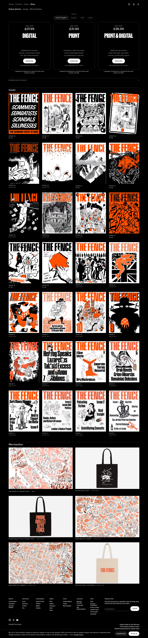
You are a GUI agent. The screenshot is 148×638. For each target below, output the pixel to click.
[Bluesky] (17, 620)
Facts (24, 601)
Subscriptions (15, 9)
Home (11, 4)
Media (38, 606)
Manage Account (79, 602)
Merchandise (36, 9)
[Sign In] (138, 4)
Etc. (23, 608)
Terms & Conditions (93, 604)
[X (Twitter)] (14, 620)
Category (52, 606)
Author (51, 604)
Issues (25, 9)
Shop (32, 4)
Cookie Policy (94, 610)
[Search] (129, 4)
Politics (38, 604)
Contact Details (11, 606)
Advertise (93, 614)
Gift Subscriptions (81, 608)
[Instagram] (10, 620)
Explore (18, 4)
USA (82, 18)
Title (50, 601)
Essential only (121, 634)
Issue (51, 610)
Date (51, 608)
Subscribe (29, 61)
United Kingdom (61, 18)
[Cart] (134, 4)
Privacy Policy (94, 607)
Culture (38, 608)
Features (25, 604)
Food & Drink (40, 601)
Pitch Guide (94, 612)
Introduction (12, 601)
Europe (73, 18)
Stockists (12, 604)
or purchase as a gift (29, 65)
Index (26, 4)
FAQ (91, 601)
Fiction (24, 606)
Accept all (134, 634)
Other (91, 18)
